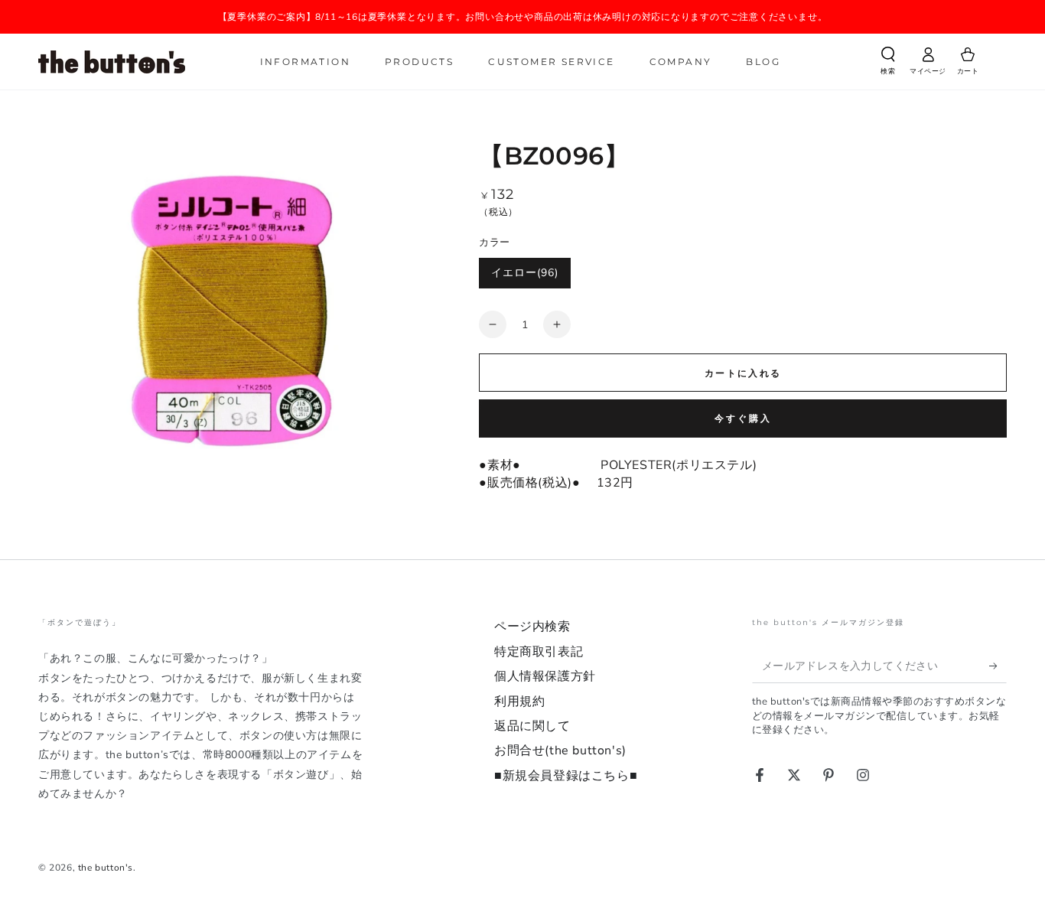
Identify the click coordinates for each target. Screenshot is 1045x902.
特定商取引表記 (538, 651)
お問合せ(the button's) (560, 750)
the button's (105, 867)
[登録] (998, 665)
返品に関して (532, 726)
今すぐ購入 (743, 418)
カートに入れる (743, 373)
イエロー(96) (524, 272)
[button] (888, 63)
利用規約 (519, 701)
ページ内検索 (532, 626)
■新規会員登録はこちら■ (565, 775)
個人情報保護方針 (545, 676)
